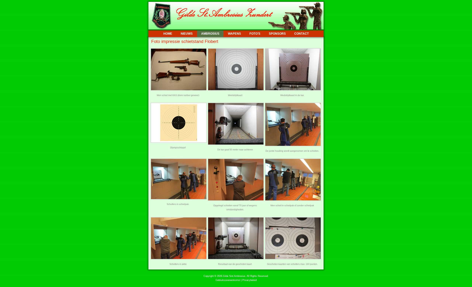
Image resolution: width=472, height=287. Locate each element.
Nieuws (187, 33)
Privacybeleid (249, 280)
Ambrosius (210, 33)
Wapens (234, 33)
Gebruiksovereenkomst (228, 280)
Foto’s (254, 33)
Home (167, 33)
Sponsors (277, 33)
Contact (301, 33)
